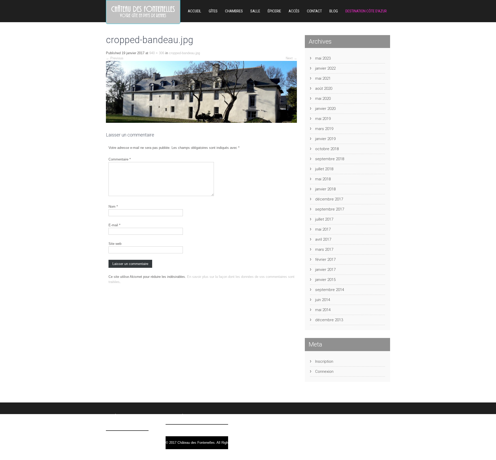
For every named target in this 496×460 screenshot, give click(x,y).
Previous (114, 58)
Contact (314, 11)
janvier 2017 (325, 269)
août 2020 (323, 88)
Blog (333, 11)
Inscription (324, 361)
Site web (115, 244)
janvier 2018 (325, 189)
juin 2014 (322, 299)
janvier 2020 (325, 108)
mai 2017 (323, 229)
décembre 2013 (329, 320)
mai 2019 (323, 118)
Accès (294, 11)
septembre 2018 (329, 159)
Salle (255, 11)
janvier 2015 (325, 279)
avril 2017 (323, 239)
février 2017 (325, 259)
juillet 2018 (324, 169)
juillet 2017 (324, 219)
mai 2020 (323, 98)
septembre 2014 (329, 289)
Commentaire (120, 159)
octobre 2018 (327, 149)
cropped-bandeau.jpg (184, 53)
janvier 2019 (325, 138)
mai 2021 (323, 78)
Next (291, 58)
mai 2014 (323, 310)
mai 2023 (323, 58)
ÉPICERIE (274, 11)
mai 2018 (323, 179)
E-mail (114, 225)
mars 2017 (324, 249)
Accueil (194, 11)
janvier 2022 (325, 68)
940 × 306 (156, 53)
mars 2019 (324, 128)
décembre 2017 (329, 199)
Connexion (324, 371)
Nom (113, 206)
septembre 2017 (329, 209)
